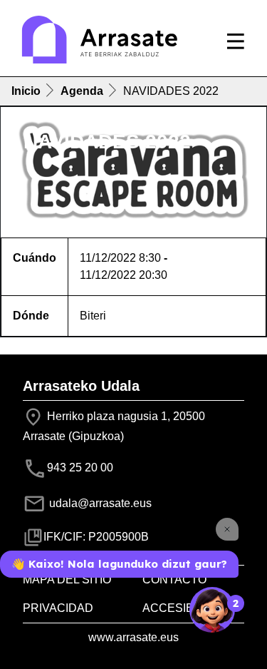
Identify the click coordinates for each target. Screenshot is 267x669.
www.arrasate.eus (133, 637)
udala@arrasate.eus (99, 503)
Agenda (82, 91)
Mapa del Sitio (67, 579)
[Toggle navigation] (236, 41)
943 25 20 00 (80, 467)
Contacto (174, 579)
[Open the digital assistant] (212, 610)
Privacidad (58, 608)
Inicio (26, 91)
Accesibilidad (186, 608)
